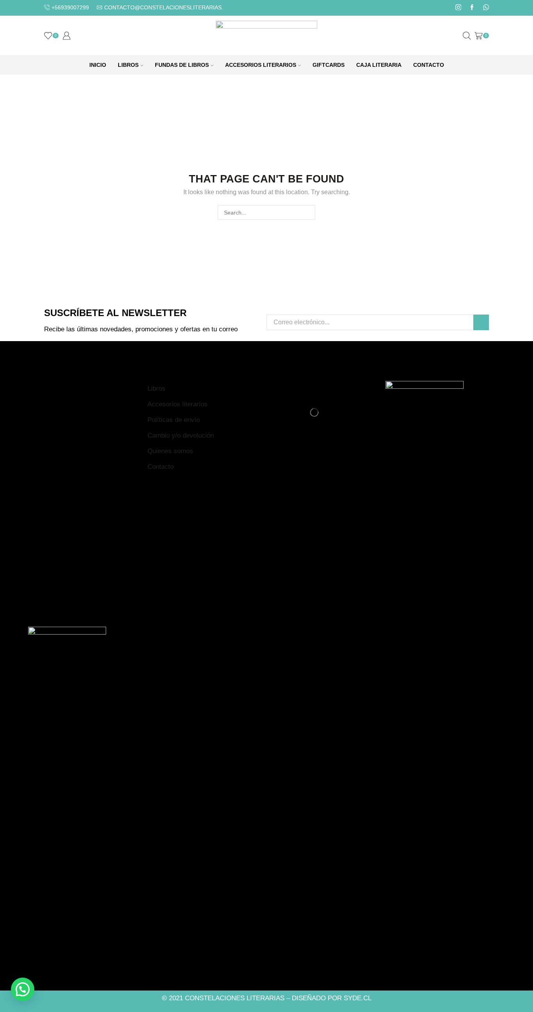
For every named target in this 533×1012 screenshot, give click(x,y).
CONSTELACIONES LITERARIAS (234, 998)
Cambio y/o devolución (180, 435)
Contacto (428, 65)
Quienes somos (170, 451)
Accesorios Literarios (260, 65)
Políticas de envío (173, 420)
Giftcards (329, 65)
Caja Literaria (379, 65)
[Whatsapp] (486, 7)
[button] (22, 989)
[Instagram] (458, 7)
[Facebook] (472, 7)
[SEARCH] (308, 212)
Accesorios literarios (177, 404)
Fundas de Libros (182, 65)
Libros (128, 65)
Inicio (97, 65)
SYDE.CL (357, 998)
